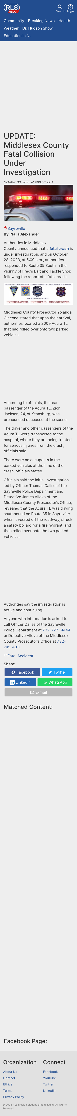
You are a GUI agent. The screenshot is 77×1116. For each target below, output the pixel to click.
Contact (9, 1078)
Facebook (25, 672)
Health (64, 20)
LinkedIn (23, 682)
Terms (7, 1091)
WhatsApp (57, 682)
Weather (11, 28)
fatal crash (59, 248)
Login (70, 11)
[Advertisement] (38, 83)
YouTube (49, 1078)
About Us (10, 1072)
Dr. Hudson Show (37, 28)
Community (14, 20)
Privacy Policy (13, 1097)
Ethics (7, 1084)
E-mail (41, 692)
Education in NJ (17, 35)
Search (60, 11)
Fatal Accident (20, 655)
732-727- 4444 (56, 630)
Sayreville (16, 228)
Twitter (59, 672)
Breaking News (41, 20)
